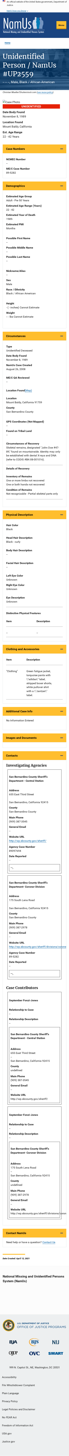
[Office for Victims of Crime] (34, 1353)
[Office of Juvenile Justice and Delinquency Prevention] (13, 1354)
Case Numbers (15, 149)
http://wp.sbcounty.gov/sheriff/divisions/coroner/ (38, 946)
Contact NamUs (16, 1233)
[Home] (24, 25)
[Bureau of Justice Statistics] (34, 1344)
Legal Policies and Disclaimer (18, 1409)
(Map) (28, 390)
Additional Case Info (19, 711)
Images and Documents (21, 737)
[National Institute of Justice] (55, 1340)
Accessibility (9, 1377)
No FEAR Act (9, 1417)
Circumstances (16, 336)
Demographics (15, 186)
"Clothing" (12, 671)
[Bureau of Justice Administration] (13, 1340)
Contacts (12, 755)
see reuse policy (45, 92)
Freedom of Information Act (17, 1425)
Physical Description (19, 514)
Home (7, 43)
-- (7, 632)
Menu (61, 25)
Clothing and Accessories (22, 649)
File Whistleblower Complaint (18, 1385)
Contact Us (48, 1242)
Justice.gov (8, 1441)
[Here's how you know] (34, 6)
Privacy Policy (10, 1401)
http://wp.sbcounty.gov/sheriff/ (27, 840)
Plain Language (10, 1393)
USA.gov (7, 1433)
